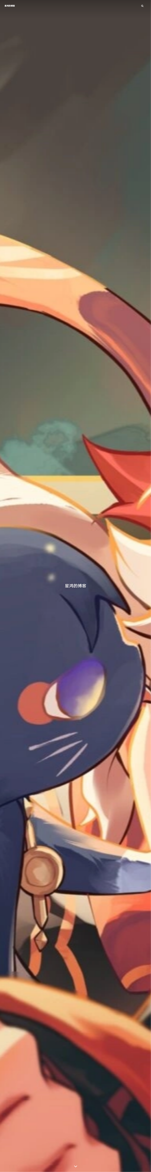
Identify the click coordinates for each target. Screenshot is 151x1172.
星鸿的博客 (10, 6)
